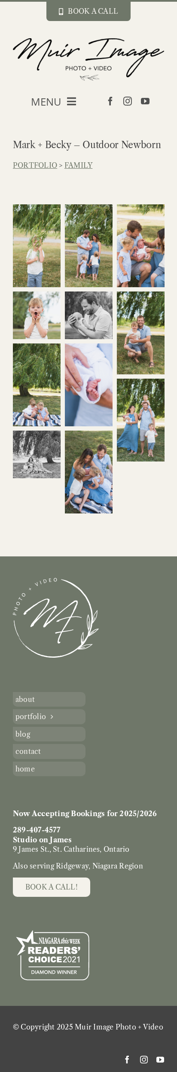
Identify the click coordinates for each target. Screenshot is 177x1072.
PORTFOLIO (35, 165)
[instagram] (127, 101)
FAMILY (78, 165)
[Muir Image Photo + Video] (56, 581)
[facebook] (110, 101)
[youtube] (145, 101)
